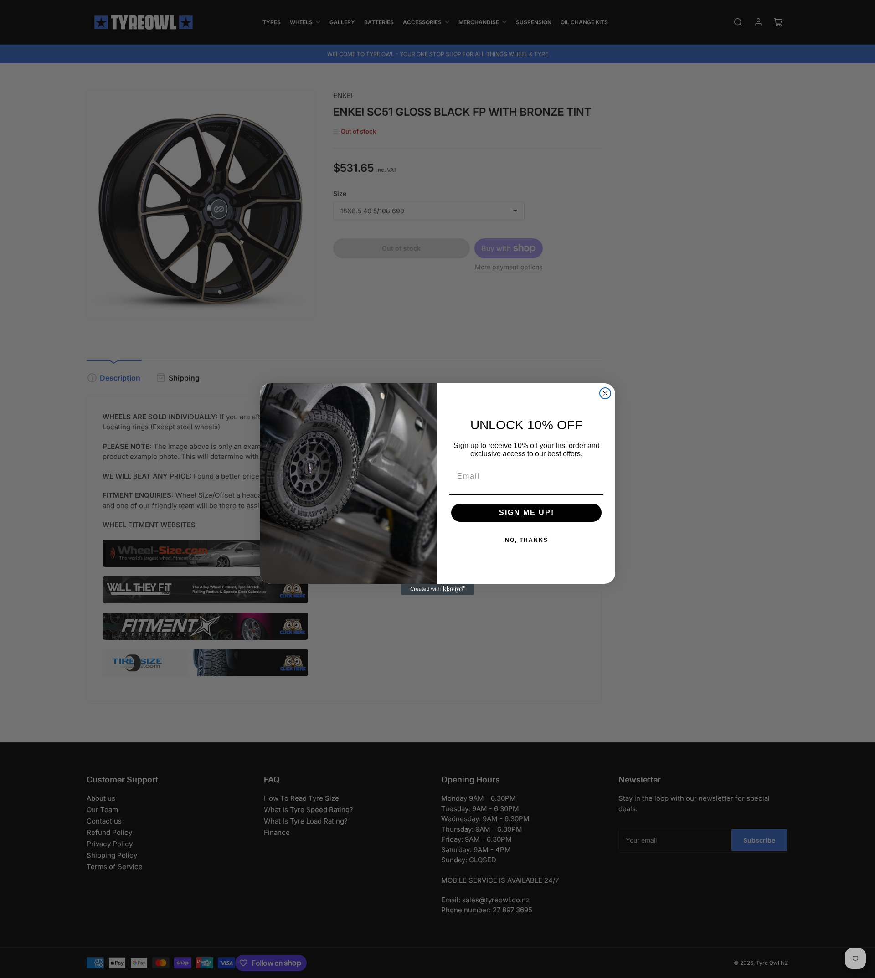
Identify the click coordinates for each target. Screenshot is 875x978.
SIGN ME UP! (526, 512)
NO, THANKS (526, 540)
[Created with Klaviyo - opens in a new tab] (437, 589)
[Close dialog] (605, 393)
